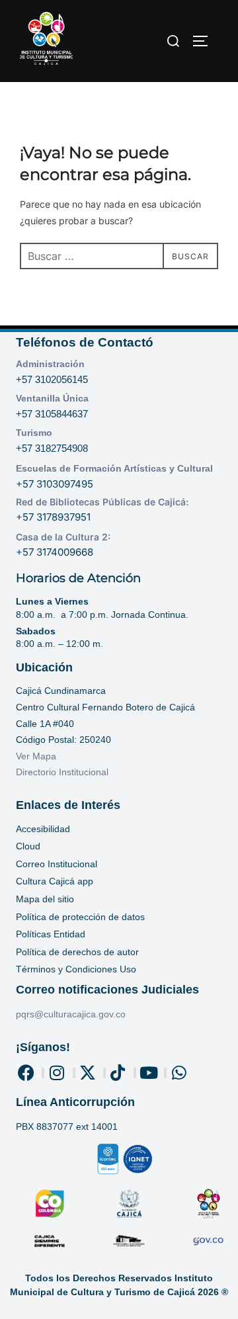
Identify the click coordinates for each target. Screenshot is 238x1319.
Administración (50, 364)
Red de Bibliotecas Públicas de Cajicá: (102, 501)
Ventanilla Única (52, 398)
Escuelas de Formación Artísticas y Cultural (114, 468)
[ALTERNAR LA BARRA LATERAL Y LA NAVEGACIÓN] (205, 41)
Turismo (34, 432)
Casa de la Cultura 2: (63, 536)
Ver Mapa (36, 756)
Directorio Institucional (63, 772)
